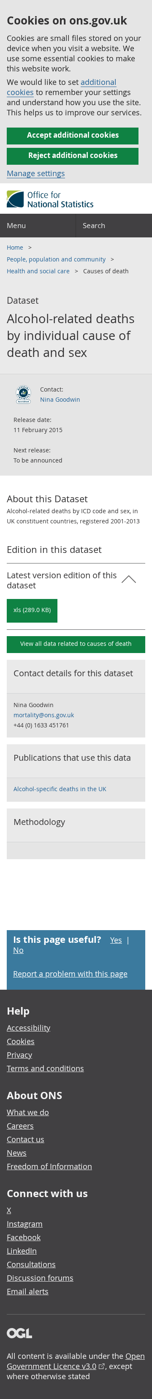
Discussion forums (40, 1278)
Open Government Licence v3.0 (76, 1361)
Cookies (21, 1041)
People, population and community (57, 259)
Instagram (25, 1224)
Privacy (19, 1055)
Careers (20, 1126)
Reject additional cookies (72, 155)
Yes (116, 940)
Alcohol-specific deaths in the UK (60, 789)
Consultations (31, 1264)
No (18, 950)
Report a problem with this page (70, 974)
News (17, 1153)
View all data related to (76, 644)
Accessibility (28, 1028)
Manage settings (36, 173)
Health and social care (39, 271)
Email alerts (28, 1291)
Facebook (24, 1237)
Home (16, 247)
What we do (28, 1112)
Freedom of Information (49, 1166)
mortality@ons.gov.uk (44, 715)
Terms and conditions (45, 1068)
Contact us (25, 1139)
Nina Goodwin (60, 399)
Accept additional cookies (73, 135)
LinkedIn (22, 1251)
